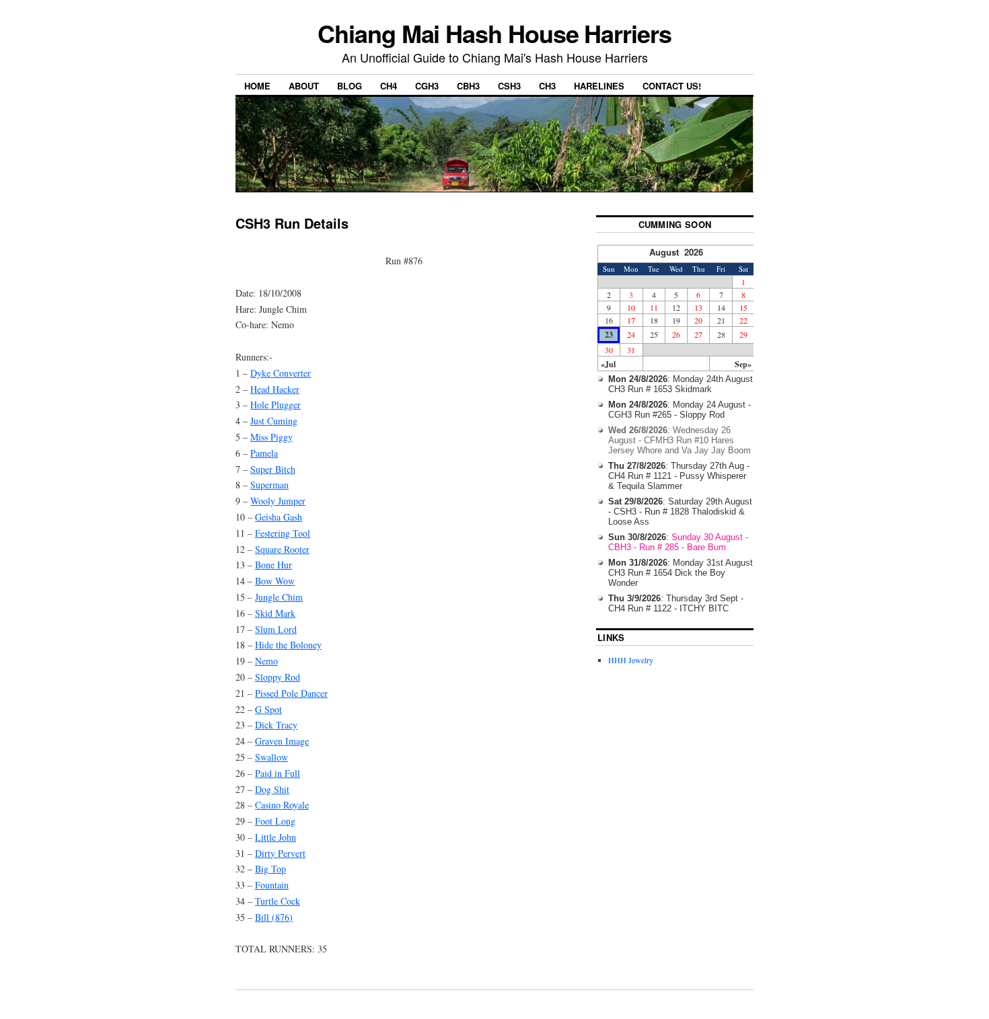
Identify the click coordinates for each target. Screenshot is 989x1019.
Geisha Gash (278, 517)
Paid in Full (277, 773)
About (304, 85)
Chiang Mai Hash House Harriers (494, 32)
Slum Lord (276, 629)
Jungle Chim (279, 597)
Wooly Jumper (277, 500)
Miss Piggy (271, 436)
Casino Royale (282, 804)
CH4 (388, 85)
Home (257, 85)
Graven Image (282, 740)
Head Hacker (274, 389)
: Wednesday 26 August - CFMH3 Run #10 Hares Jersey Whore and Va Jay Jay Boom (679, 440)
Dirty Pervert (280, 853)
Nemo (266, 660)
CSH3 (509, 85)
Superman (269, 484)
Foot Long (275, 821)
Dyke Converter (280, 373)
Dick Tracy (276, 724)
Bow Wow (275, 580)
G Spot (268, 709)
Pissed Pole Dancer (291, 693)
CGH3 (427, 85)
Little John (275, 837)
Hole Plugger (275, 404)
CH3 (547, 85)
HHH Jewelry (630, 659)
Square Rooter (282, 549)
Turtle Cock (277, 901)
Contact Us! (672, 85)
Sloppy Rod (277, 677)
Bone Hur (273, 564)
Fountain (272, 884)
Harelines (599, 85)
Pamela (264, 453)
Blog (349, 85)
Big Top (270, 868)
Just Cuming (273, 420)
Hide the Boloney (288, 644)
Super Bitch (272, 469)
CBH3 (468, 85)
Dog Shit (272, 789)
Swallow (271, 757)
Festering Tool (282, 533)
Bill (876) (274, 917)
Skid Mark (275, 613)
